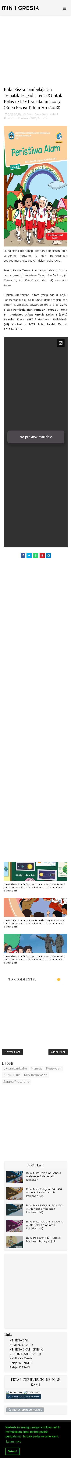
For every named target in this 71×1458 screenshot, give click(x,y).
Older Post (58, 1052)
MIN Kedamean (36, 1075)
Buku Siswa (41, 114)
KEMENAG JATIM (21, 1345)
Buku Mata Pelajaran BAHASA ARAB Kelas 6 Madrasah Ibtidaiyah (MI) (44, 1209)
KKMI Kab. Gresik (20, 1358)
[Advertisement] (35, 50)
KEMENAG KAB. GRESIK (26, 1349)
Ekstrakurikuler (15, 1068)
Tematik (43, 118)
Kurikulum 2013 (27, 118)
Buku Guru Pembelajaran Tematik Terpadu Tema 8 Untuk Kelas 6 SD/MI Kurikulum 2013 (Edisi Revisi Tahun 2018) (34, 923)
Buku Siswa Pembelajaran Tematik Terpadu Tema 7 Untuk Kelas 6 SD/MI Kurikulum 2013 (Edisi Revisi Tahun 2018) (34, 959)
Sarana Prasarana (16, 1081)
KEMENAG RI (18, 1340)
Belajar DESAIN (19, 1367)
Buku (30, 114)
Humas (36, 1068)
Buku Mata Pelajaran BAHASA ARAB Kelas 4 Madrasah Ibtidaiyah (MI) (44, 1225)
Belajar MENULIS (20, 1363)
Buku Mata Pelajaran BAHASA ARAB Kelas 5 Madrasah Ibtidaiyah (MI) (44, 1192)
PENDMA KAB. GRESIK (25, 1354)
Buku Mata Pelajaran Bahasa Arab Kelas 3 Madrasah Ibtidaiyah (43, 1176)
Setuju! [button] (12, 1451)
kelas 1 (54, 114)
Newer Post (12, 1052)
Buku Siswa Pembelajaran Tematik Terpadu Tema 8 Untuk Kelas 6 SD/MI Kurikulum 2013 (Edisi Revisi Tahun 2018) (35, 887)
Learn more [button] (13, 1441)
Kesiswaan (53, 1068)
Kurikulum (10, 118)
